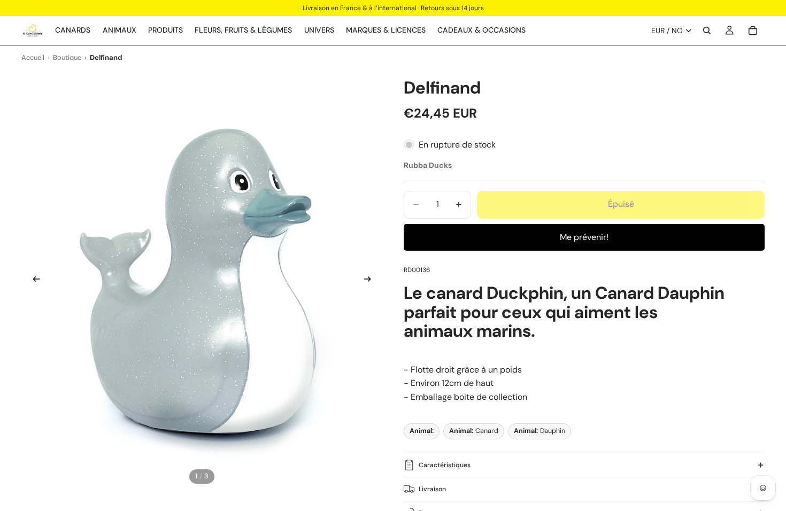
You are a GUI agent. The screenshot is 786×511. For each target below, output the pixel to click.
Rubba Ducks (428, 165)
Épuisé (621, 204)
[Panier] (753, 30)
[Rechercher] (707, 30)
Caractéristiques (445, 465)
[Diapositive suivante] (370, 280)
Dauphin (539, 431)
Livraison (432, 489)
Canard (473, 431)
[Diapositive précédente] (33, 280)
